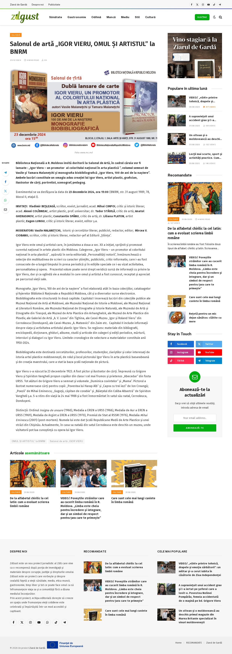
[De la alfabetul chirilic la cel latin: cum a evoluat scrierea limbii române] (33, 473)
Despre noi (38, 4)
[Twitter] (5, 191)
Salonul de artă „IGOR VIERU (66, 441)
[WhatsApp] (5, 200)
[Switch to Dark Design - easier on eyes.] (214, 17)
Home (178, 642)
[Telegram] (5, 172)
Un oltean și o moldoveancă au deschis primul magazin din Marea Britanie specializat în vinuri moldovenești (205, 137)
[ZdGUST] (25, 17)
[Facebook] (5, 181)
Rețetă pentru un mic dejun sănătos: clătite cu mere (205, 317)
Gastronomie (76, 17)
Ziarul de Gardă (18, 4)
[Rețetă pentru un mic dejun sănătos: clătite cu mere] (177, 318)
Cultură (150, 17)
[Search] (220, 17)
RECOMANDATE (194, 642)
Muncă (111, 17)
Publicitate (54, 4)
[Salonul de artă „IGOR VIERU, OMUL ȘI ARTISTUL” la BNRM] (83, 107)
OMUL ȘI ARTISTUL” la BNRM (28, 441)
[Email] (5, 209)
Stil (137, 17)
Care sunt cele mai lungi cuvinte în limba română (133, 500)
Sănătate (55, 17)
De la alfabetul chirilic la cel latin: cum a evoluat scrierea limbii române (29, 502)
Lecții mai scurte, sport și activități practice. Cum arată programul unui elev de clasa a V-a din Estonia (205, 156)
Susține (202, 17)
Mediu (125, 17)
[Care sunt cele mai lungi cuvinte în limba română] (134, 473)
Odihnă (96, 17)
